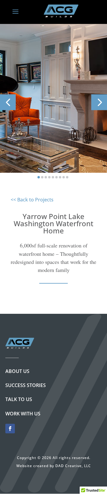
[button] (8, 102)
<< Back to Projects (32, 199)
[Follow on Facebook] (10, 428)
